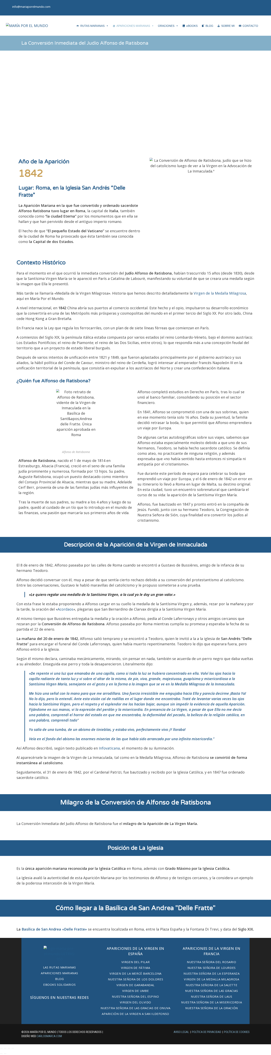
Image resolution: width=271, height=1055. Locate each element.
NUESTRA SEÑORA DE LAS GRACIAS (211, 991)
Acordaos (65, 609)
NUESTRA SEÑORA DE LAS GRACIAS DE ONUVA (135, 1008)
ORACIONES (166, 25)
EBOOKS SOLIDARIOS (59, 985)
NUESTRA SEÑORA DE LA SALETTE (211, 985)
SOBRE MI (228, 25)
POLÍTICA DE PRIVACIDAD (206, 1032)
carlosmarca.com (49, 1036)
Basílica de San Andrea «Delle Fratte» (54, 929)
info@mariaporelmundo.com (31, 7)
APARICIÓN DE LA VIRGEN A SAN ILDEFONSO (135, 1014)
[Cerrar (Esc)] (12, 1048)
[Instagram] (59, 1007)
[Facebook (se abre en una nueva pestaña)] (251, 8)
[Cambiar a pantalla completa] (5, 1048)
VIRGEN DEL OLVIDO (135, 1002)
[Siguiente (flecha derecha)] (5, 1053)
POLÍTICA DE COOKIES (237, 1032)
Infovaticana (109, 748)
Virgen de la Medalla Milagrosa (220, 293)
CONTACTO (250, 25)
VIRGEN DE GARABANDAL (135, 985)
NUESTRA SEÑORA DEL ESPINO (135, 996)
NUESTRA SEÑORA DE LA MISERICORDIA (211, 1002)
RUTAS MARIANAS (92, 25)
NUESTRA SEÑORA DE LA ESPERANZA (211, 973)
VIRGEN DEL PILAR (135, 962)
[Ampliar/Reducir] (1, 1048)
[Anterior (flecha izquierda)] (1, 1053)
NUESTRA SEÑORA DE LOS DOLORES (135, 979)
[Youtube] (71, 1007)
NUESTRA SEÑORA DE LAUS (211, 996)
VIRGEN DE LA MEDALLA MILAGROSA (211, 979)
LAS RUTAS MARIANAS (59, 967)
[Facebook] (48, 1007)
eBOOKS (192, 25)
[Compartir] (9, 1048)
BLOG (209, 25)
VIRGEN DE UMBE (135, 991)
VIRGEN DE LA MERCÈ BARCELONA (135, 973)
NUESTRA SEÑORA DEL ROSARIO (211, 962)
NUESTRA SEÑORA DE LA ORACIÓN (211, 1008)
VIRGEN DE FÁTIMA (135, 968)
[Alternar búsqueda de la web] (265, 25)
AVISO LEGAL (181, 1032)
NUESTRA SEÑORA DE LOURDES (211, 968)
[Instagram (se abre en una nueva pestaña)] (262, 8)
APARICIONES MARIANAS (133, 25)
